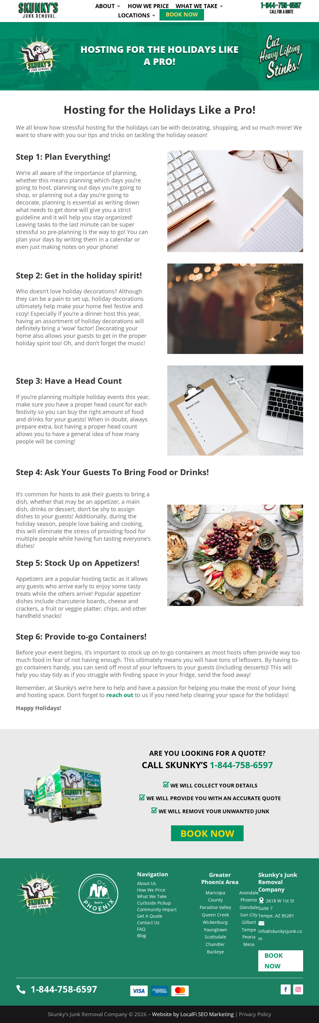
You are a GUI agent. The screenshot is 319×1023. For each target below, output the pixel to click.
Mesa (249, 944)
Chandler (215, 944)
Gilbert (249, 922)
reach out (119, 695)
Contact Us (148, 922)
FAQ (141, 929)
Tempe (249, 930)
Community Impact (157, 909)
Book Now (182, 15)
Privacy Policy (255, 1014)
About (105, 7)
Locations (134, 16)
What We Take (196, 7)
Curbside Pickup (154, 903)
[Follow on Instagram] (298, 989)
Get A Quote (149, 916)
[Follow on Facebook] (286, 989)
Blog (141, 935)
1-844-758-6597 (241, 765)
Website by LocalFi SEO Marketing (193, 1014)
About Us (146, 883)
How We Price (148, 7)
